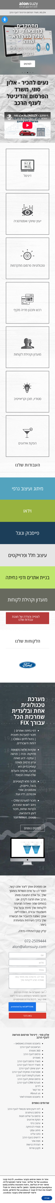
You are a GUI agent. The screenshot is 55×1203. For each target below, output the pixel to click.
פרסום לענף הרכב (31, 1054)
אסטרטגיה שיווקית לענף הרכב (26, 1072)
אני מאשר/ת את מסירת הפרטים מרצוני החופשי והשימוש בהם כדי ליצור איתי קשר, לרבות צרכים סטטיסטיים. (28, 996)
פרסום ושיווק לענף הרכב (28, 1079)
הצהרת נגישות (33, 1144)
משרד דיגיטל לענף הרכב (28, 1064)
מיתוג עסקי (35, 1130)
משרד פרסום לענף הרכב (28, 1061)
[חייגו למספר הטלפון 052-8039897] (4, 4)
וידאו (27, 511)
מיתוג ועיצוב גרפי (27, 488)
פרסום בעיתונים (32, 1112)
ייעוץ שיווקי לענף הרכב (29, 1068)
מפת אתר (36, 1141)
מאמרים (36, 1057)
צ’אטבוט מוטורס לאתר (30, 1096)
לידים (37, 1086)
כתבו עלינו (35, 1133)
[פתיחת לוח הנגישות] (4, 19)
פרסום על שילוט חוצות (29, 1116)
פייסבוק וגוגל (27, 533)
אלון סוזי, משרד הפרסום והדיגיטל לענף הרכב (27, 12)
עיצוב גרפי (35, 1123)
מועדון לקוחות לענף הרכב (28, 1075)
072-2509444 (35, 940)
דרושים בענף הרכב (31, 1137)
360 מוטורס (34, 1050)
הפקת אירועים (33, 1119)
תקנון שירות (34, 1148)
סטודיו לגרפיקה (33, 1126)
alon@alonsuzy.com (29, 946)
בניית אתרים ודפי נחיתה (27, 577)
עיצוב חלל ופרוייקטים (27, 555)
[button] (50, 4)
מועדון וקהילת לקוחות (27, 599)
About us (35, 1093)
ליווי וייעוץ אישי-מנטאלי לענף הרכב (23, 1109)
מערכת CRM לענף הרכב (28, 1082)
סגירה (46, 1198)
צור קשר (36, 1089)
